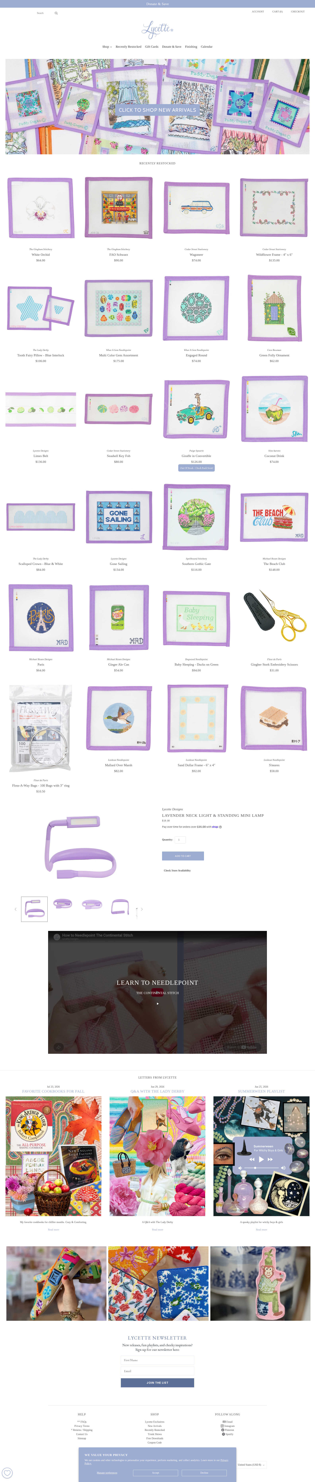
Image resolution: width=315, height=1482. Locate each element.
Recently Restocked (155, 1430)
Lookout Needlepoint (118, 760)
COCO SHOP (158, 1280)
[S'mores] (274, 718)
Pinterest (229, 1430)
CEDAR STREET (260, 1280)
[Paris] (40, 618)
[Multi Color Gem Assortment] (118, 308)
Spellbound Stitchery (196, 558)
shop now (56, 1287)
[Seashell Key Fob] (118, 409)
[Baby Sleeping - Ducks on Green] (196, 618)
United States (249, 1464)
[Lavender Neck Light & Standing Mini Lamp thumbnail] (34, 909)
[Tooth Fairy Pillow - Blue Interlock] (40, 308)
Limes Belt (41, 456)
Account (258, 11)
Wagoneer (196, 254)
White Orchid (41, 254)
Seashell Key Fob (118, 456)
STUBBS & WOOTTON (56, 1280)
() (277, 11)
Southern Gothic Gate (196, 564)
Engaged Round (196, 355)
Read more (53, 1229)
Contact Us (82, 1434)
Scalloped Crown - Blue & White (41, 564)
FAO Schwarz (118, 254)
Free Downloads (154, 1438)
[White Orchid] (40, 208)
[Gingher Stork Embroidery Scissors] (274, 617)
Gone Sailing (118, 564)
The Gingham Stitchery (40, 249)
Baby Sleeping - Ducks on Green (196, 664)
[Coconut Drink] (274, 409)
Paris (41, 664)
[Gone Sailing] (118, 517)
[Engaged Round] (196, 308)
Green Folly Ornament (274, 355)
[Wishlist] (7, 1473)
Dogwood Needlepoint (196, 659)
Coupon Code (155, 1442)
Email (229, 1421)
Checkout (298, 11)
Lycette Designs (40, 450)
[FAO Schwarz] (118, 208)
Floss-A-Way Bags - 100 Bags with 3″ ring (40, 785)
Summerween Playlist (261, 1091)
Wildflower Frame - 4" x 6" (274, 254)
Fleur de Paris (274, 659)
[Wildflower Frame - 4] (274, 207)
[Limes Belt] (40, 409)
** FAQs (81, 1421)
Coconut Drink (274, 456)
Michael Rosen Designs (274, 558)
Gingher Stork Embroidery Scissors (274, 664)
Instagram (229, 1426)
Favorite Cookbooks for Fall (53, 1091)
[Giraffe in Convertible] (196, 409)
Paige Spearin (196, 450)
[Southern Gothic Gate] (196, 517)
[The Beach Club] (274, 517)
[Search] (56, 13)
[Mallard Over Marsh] (118, 718)
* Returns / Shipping (81, 1430)
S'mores (274, 765)
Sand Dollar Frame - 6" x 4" (196, 765)
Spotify (229, 1434)
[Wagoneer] (196, 208)
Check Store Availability (177, 870)
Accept (155, 1472)
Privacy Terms (81, 1426)
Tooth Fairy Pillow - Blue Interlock (40, 355)
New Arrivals (155, 1426)
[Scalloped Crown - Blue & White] (40, 517)
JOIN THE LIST (157, 1383)
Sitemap (82, 1438)
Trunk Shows (155, 1434)
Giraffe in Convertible (196, 456)
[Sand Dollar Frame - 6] (196, 718)
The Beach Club (274, 564)
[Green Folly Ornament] (274, 308)
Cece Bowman (274, 350)
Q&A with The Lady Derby (157, 1091)
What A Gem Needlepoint (118, 350)
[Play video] (157, 1003)
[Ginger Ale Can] (118, 618)
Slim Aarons (274, 450)
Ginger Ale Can (118, 664)
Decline (204, 1472)
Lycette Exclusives (154, 1421)
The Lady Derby (41, 350)
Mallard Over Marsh (118, 765)
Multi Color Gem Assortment (118, 355)
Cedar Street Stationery (196, 249)
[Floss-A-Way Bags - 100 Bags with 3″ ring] (40, 728)
